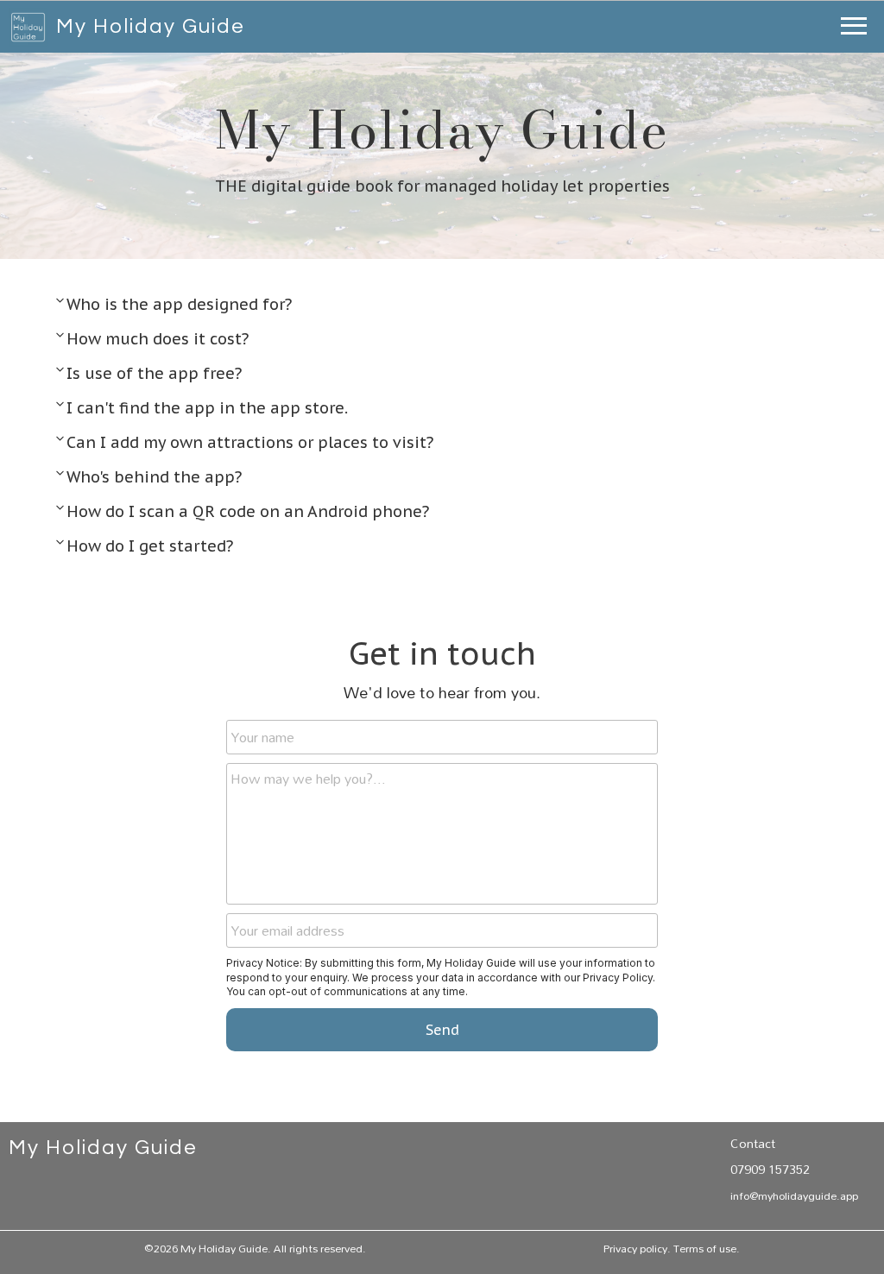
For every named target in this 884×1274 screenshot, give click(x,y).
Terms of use (704, 1248)
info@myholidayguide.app (794, 1195)
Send (442, 1029)
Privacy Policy (618, 977)
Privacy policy (635, 1248)
